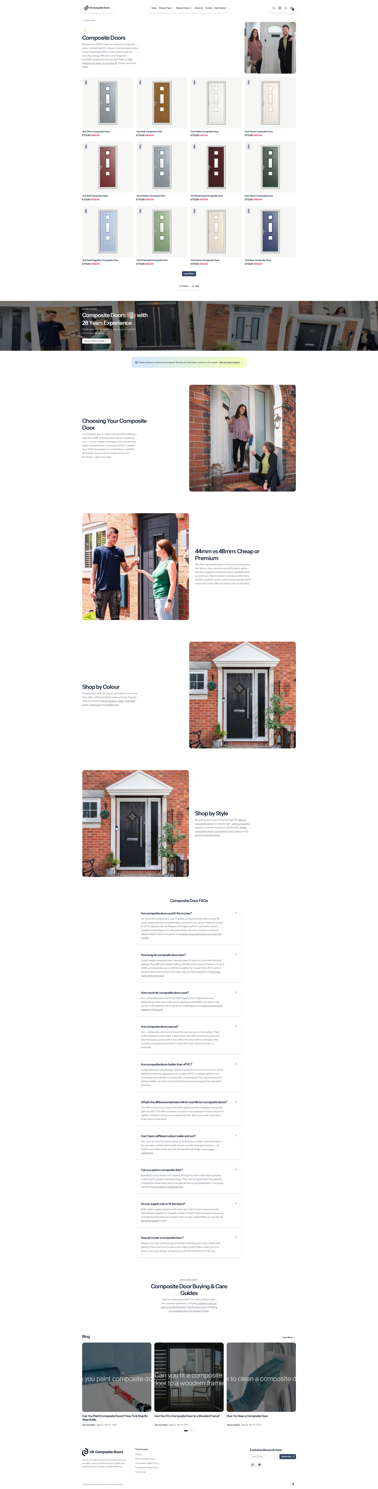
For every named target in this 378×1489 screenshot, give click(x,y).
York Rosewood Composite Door (207, 195)
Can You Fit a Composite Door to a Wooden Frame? (187, 1416)
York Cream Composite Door (205, 260)
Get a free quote (149, 1220)
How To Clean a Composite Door (247, 1416)
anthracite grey (108, 700)
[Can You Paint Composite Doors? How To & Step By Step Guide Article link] (116, 1385)
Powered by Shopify (115, 1484)
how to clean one (196, 1307)
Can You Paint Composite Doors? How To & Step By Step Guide (115, 1417)
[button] (274, 8)
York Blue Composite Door (258, 260)
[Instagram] (252, 1464)
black (121, 700)
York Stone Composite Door (259, 131)
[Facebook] (259, 1464)
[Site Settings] (280, 8)
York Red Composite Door (95, 195)
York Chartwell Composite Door (152, 260)
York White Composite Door (205, 131)
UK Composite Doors (97, 1484)
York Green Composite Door (259, 195)
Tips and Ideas (88, 1425)
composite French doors (227, 831)
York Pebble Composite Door (150, 195)
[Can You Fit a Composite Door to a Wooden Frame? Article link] (189, 1385)
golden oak (112, 704)
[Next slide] (296, 1384)
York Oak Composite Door (149, 131)
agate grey (95, 704)
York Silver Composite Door (96, 131)
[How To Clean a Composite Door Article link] (261, 1385)
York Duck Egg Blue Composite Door (100, 260)
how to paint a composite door (167, 1186)
